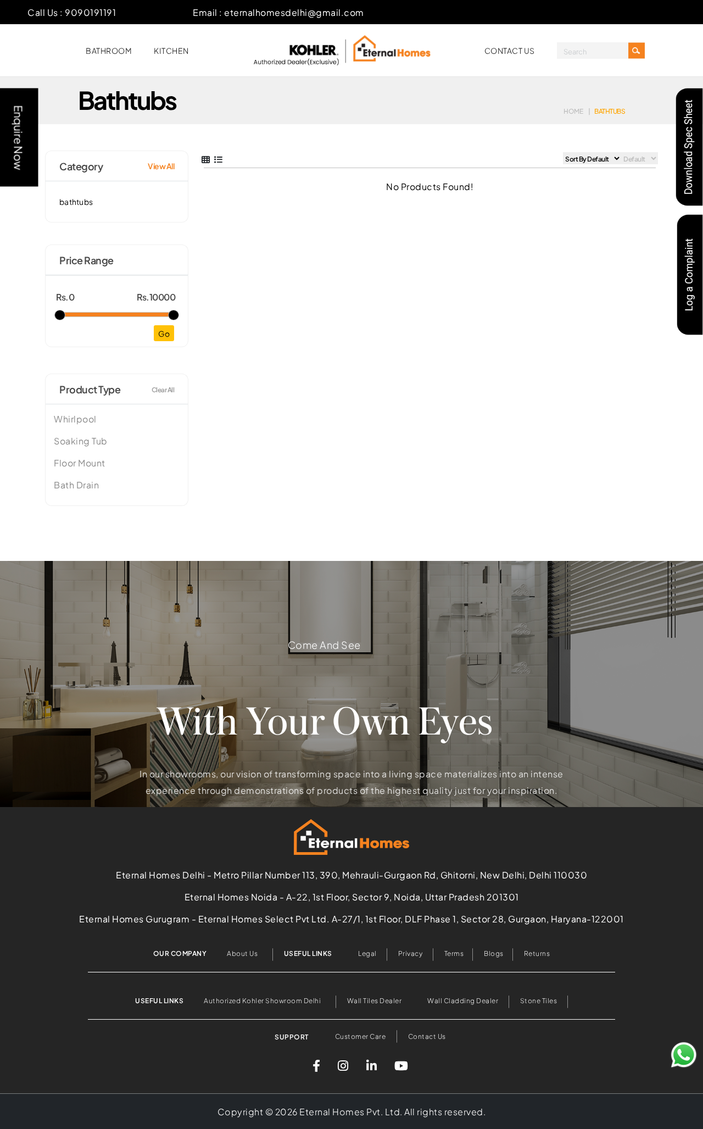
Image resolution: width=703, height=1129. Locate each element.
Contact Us (427, 1035)
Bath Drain (76, 484)
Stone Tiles (538, 999)
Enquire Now (19, 137)
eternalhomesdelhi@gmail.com (294, 11)
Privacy (410, 952)
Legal (367, 952)
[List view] (218, 158)
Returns (537, 952)
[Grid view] (206, 158)
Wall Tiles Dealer (375, 999)
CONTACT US (509, 50)
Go (164, 333)
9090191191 (90, 11)
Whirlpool (75, 418)
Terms (454, 952)
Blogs (494, 952)
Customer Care (360, 1035)
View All (161, 166)
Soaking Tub (81, 440)
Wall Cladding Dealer (462, 999)
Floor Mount (79, 462)
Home (573, 110)
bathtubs (76, 201)
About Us (242, 952)
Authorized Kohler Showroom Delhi (262, 999)
